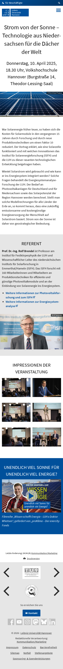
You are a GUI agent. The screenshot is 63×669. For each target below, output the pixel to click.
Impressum (12, 647)
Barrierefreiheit (48, 647)
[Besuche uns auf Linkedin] (52, 621)
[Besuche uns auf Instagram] (27, 621)
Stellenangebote (44, 653)
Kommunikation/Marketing (44, 553)
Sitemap (14, 653)
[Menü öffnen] (58, 12)
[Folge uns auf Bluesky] (44, 621)
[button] (7, 572)
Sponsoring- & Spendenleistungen (31, 658)
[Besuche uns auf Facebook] (11, 621)
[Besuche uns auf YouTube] (19, 621)
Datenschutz (29, 647)
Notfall (27, 653)
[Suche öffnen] (59, 3)
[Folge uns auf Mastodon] (35, 621)
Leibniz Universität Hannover (36, 633)
